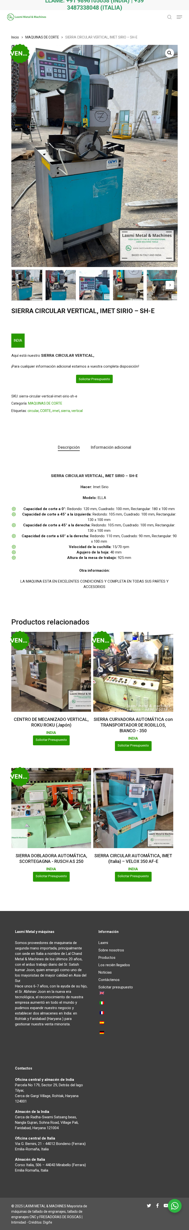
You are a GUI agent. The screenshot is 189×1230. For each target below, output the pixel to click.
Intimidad (18, 1222)
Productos (106, 957)
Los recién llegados (114, 965)
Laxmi (103, 943)
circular (33, 411)
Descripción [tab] (69, 447)
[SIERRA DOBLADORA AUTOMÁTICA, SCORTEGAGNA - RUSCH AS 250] (51, 808)
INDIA (18, 340)
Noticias (105, 972)
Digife (47, 1222)
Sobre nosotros (111, 950)
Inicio (15, 37)
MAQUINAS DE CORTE (42, 37)
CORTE (45, 411)
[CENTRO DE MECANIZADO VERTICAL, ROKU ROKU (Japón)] (51, 672)
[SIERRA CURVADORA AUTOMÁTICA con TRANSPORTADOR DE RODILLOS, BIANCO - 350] (133, 672)
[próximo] (170, 285)
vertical (77, 411)
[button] (179, 17)
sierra (65, 411)
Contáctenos (109, 980)
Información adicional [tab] (111, 447)
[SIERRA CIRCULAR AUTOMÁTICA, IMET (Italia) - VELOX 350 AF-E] (133, 808)
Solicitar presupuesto (94, 379)
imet (56, 411)
